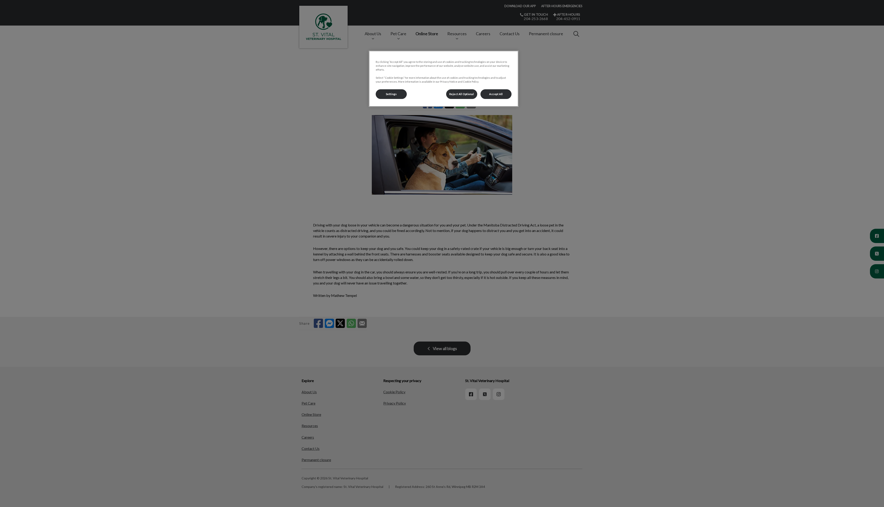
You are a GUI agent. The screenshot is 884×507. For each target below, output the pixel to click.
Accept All (496, 94)
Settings (391, 94)
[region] (443, 79)
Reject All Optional (461, 94)
